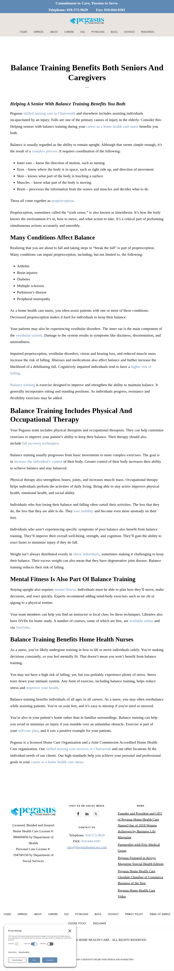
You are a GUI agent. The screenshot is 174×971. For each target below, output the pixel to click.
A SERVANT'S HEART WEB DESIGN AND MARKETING (107, 959)
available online (141, 621)
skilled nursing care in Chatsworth (49, 113)
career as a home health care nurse (112, 126)
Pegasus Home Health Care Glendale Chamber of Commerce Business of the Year (140, 877)
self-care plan (28, 730)
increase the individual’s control (38, 461)
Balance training (22, 385)
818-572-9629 (77, 10)
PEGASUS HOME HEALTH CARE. (87, 940)
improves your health (42, 688)
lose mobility (83, 511)
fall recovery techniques (40, 443)
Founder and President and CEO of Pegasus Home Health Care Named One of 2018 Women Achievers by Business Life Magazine (140, 825)
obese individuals (86, 554)
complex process (44, 151)
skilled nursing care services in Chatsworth (78, 749)
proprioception (63, 200)
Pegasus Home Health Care (87, 20)
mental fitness (65, 589)
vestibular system (29, 335)
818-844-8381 (114, 10)
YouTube (22, 627)
